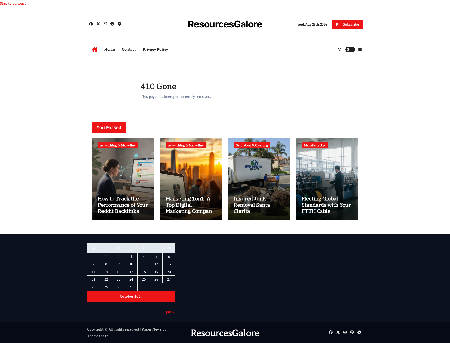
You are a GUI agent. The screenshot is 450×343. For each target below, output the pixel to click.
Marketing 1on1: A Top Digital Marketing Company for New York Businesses (190, 211)
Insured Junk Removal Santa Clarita (252, 204)
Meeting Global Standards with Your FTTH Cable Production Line (326, 207)
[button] (360, 49)
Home (109, 49)
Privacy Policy (155, 49)
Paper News (151, 329)
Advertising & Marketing (117, 145)
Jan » (170, 311)
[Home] (94, 49)
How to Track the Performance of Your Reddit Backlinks (123, 204)
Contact (129, 49)
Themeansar (97, 336)
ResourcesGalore (225, 24)
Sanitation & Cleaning (252, 145)
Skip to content (13, 3)
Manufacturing (314, 145)
